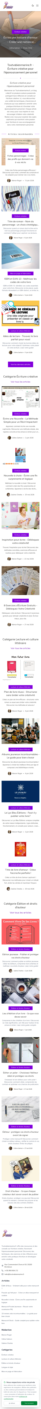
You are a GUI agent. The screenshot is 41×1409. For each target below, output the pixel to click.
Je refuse (12, 1403)
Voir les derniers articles (20, 364)
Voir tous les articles (20, 381)
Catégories (7, 1349)
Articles (5, 1280)
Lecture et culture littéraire (20, 331)
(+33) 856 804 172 (11, 1270)
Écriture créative (21, 32)
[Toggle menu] (37, 5)
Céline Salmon (7, 1339)
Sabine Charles (7, 1343)
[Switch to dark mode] (33, 5)
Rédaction (7, 1329)
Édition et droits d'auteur (20, 949)
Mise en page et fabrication (20, 273)
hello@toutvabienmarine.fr (14, 1274)
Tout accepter (29, 1403)
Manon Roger (7, 1335)
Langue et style (7, 1367)
